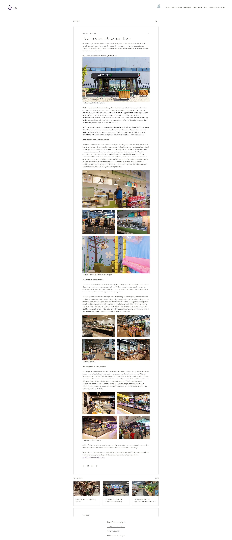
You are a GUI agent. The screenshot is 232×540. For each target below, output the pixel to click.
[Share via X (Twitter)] (88, 466)
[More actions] (148, 33)
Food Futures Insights (116, 522)
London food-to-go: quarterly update (86, 500)
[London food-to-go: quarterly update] (86, 488)
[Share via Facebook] (83, 466)
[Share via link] (97, 466)
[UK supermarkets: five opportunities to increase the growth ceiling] (145, 488)
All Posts (76, 21)
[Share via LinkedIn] (92, 466)
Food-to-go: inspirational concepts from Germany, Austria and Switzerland (113, 500)
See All (157, 478)
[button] (158, 6)
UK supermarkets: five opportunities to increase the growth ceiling (144, 500)
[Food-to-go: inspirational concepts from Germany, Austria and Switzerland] (116, 488)
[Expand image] (116, 189)
